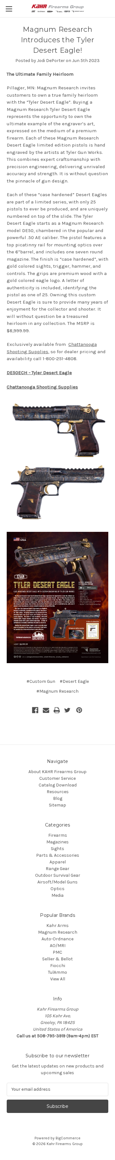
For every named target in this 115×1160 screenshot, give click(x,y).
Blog (57, 798)
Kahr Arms (57, 925)
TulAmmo (57, 972)
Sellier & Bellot (57, 959)
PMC (57, 952)
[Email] (46, 710)
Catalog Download (58, 785)
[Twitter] (67, 710)
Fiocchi (57, 965)
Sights (57, 848)
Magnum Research (57, 932)
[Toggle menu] (9, 8)
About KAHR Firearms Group (57, 771)
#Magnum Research (57, 691)
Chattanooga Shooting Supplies (42, 387)
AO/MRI (57, 945)
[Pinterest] (79, 710)
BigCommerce (68, 1138)
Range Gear (57, 868)
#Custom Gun (41, 681)
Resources (58, 791)
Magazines (57, 842)
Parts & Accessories (57, 855)
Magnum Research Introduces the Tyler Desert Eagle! (58, 40)
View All (57, 979)
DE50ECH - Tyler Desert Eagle (39, 372)
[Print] (57, 710)
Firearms (57, 835)
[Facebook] (35, 710)
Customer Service (57, 778)
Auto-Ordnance (57, 939)
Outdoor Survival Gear (57, 875)
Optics (57, 888)
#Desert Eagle (74, 681)
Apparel (58, 862)
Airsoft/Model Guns (57, 882)
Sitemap (57, 805)
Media (57, 895)
